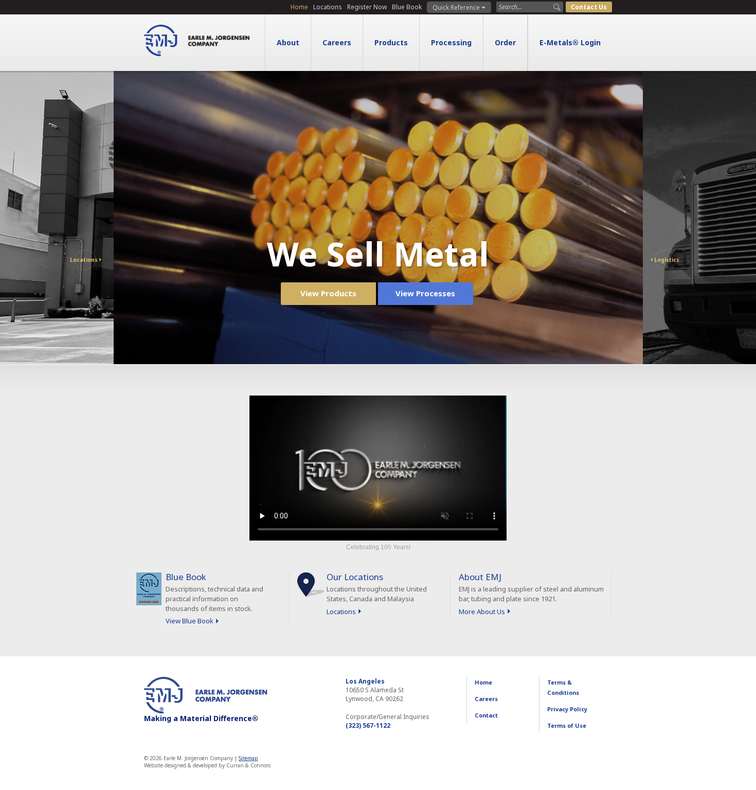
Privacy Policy (567, 709)
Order (505, 42)
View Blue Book (189, 620)
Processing (451, 42)
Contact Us (589, 7)
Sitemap (248, 758)
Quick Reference (457, 7)
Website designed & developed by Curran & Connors (207, 765)
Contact (486, 715)
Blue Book (407, 7)
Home (299, 7)
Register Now (367, 7)
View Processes (425, 293)
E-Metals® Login (570, 42)
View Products (328, 293)
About (288, 42)
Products (391, 42)
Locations (327, 7)
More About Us (482, 611)
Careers (336, 42)
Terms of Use (566, 725)
